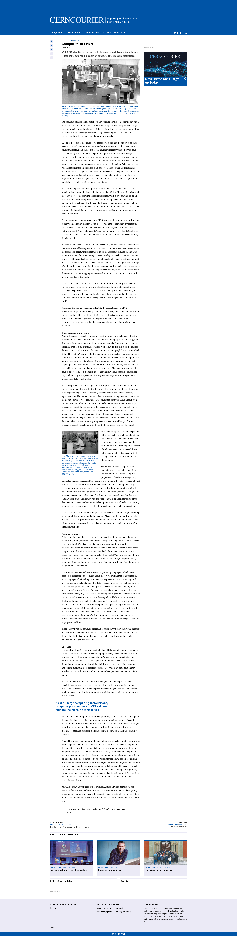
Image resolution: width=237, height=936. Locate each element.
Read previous (56, 822)
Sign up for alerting (123, 912)
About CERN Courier (104, 908)
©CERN (53, 908)
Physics (56, 32)
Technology (72, 32)
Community (90, 32)
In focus (106, 32)
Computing (67, 40)
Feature (77, 40)
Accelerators (56, 825)
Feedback (119, 908)
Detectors (173, 824)
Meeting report (70, 867)
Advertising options (104, 912)
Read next (182, 822)
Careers (113, 867)
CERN (52, 928)
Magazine (119, 32)
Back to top (118, 934)
